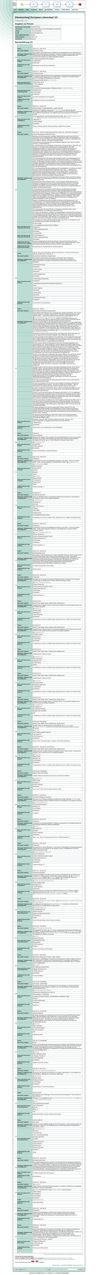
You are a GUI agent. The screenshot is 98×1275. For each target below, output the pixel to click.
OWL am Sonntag (57, 110)
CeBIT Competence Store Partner (43, 928)
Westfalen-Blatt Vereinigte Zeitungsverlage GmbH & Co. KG (54, 117)
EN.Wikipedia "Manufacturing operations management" (48, 893)
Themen (57, 9)
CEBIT (49, 440)
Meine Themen (56, 1258)
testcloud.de (37, 680)
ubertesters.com (38, 500)
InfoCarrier (52, 877)
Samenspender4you (39, 318)
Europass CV (64, 1254)
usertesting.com (38, 705)
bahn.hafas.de (67, 725)
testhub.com (37, 754)
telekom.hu (37, 476)
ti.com (35, 1101)
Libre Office (74, 799)
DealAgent (37, 1184)
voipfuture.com (38, 778)
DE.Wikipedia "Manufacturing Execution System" (61, 892)
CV (82, 1254)
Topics (27, 9)
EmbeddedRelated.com (56, 904)
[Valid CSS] (57, 1273)
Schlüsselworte (65, 9)
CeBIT (50, 930)
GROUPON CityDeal (56, 1189)
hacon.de (36, 730)
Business (21, 9)
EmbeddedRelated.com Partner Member (44, 900)
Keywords (34, 9)
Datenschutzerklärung (21, 1259)
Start (15, 9)
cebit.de (36, 936)
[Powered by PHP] (41, 1273)
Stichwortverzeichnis (32, 1259)
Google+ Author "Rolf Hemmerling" (48, 1259)
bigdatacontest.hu (72, 462)
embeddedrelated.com (40, 907)
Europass (25, 20)
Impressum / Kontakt (66, 1258)
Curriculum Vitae (77, 1254)
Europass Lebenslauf (55, 1254)
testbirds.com (37, 608)
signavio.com (37, 1076)
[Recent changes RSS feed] (33, 1273)
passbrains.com (38, 656)
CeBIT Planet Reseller (72, 931)
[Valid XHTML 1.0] (49, 1273)
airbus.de (36, 1052)
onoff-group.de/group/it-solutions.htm (43, 880)
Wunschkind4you (51, 318)
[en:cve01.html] (33, 1262)
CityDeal (36, 1189)
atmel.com (37, 1024)
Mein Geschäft (48, 1258)
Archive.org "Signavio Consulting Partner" (45, 1070)
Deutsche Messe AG (39, 442)
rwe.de (36, 826)
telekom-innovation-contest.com (42, 532)
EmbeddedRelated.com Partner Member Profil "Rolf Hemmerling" (57, 901)
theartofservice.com (39, 1129)
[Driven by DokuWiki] (65, 1273)
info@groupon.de (38, 1199)
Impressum (75, 9)
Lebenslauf (70, 1254)
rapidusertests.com (39, 632)
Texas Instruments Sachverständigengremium (63, 1098)
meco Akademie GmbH (67, 88)
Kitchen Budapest (38, 464)
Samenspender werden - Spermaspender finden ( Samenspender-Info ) (52, 317)
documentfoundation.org (40, 802)
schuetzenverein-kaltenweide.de (42, 990)
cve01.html (21, 12)
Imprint (41, 9)
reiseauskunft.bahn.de (40, 727)
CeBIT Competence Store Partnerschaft (55, 933)
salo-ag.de (37, 965)
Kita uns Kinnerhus (52, 80)
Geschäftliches (49, 9)
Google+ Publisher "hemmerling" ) (67, 1259)
